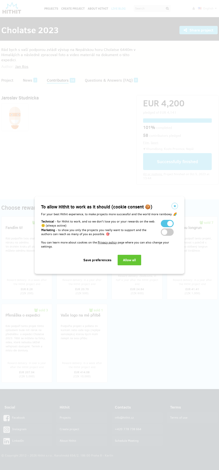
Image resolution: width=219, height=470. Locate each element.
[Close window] (175, 206)
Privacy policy (107, 242)
